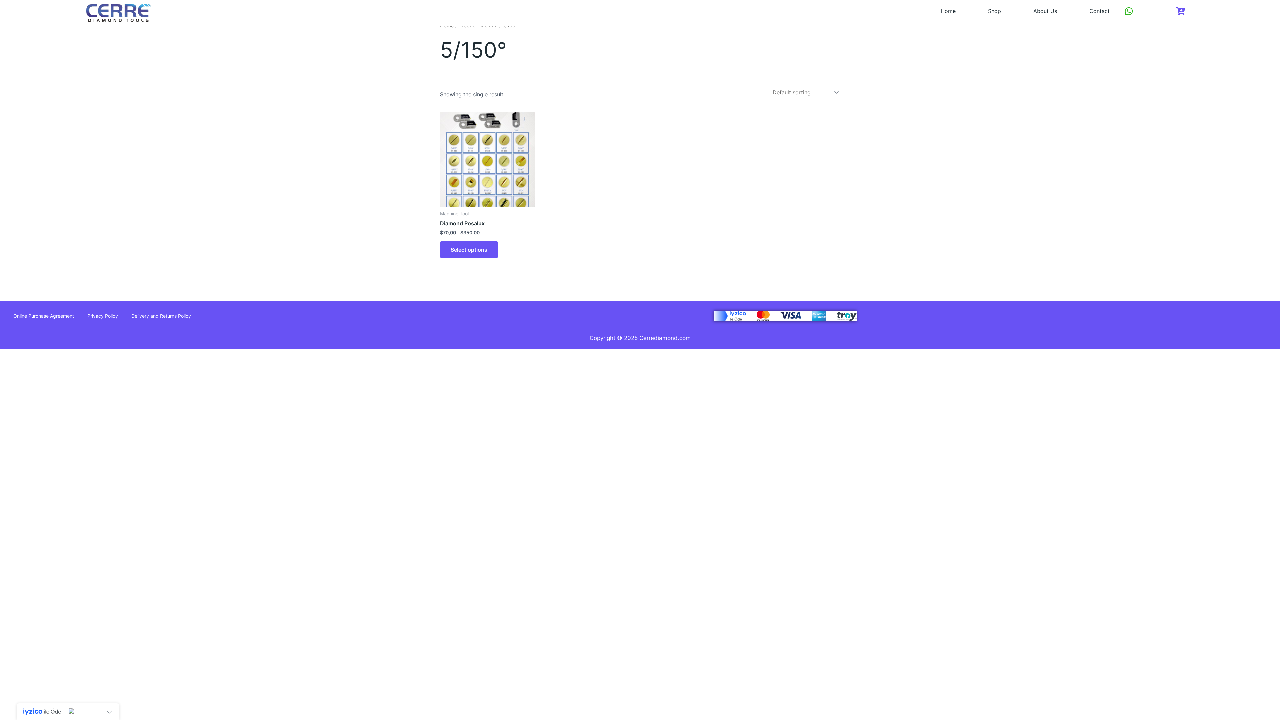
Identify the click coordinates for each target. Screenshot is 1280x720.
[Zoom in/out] (10, 355)
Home (948, 11)
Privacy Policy (102, 316)
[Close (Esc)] (79, 355)
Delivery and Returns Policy (161, 316)
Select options (469, 249)
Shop (994, 11)
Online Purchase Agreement (43, 316)
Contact (1099, 11)
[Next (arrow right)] (33, 368)
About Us (1045, 11)
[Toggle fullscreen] (33, 355)
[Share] (56, 355)
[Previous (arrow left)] (10, 368)
